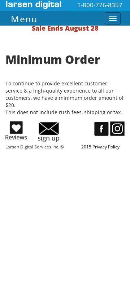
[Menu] (52, 17)
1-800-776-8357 (99, 5)
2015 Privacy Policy (100, 147)
